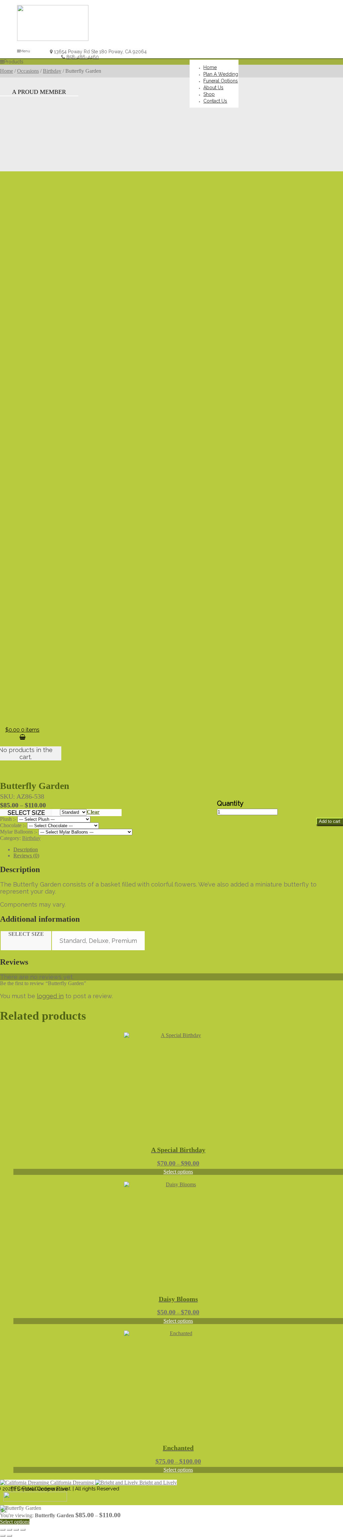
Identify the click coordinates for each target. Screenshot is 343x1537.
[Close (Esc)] (22, 1530)
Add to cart (329, 821)
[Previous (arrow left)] (2, 1536)
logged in (50, 996)
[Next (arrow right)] (9, 1536)
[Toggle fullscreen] (9, 1530)
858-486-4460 (82, 57)
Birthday (52, 71)
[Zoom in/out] (2, 1530)
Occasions (28, 71)
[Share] (16, 1530)
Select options (178, 1172)
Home (6, 71)
